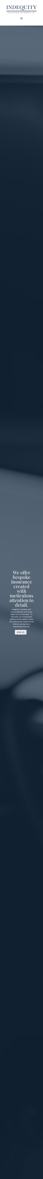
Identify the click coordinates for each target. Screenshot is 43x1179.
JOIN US (20, 632)
